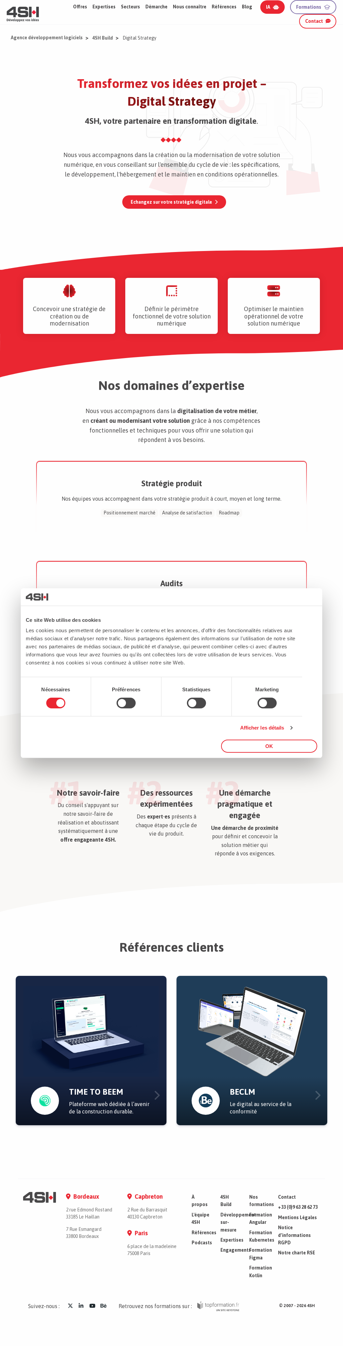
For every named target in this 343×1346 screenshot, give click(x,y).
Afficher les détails (262, 728)
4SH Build (102, 38)
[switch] (126, 703)
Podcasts (202, 1242)
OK (269, 746)
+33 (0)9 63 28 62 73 (298, 1207)
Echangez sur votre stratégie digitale (171, 202)
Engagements (235, 1250)
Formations (308, 7)
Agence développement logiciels (47, 37)
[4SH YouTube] (92, 1306)
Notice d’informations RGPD (294, 1235)
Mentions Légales (297, 1217)
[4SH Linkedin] (81, 1306)
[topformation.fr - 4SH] (218, 1306)
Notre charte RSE (296, 1252)
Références (224, 6)
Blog (247, 6)
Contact (314, 21)
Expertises (232, 1240)
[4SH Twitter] (70, 1306)
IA (268, 7)
